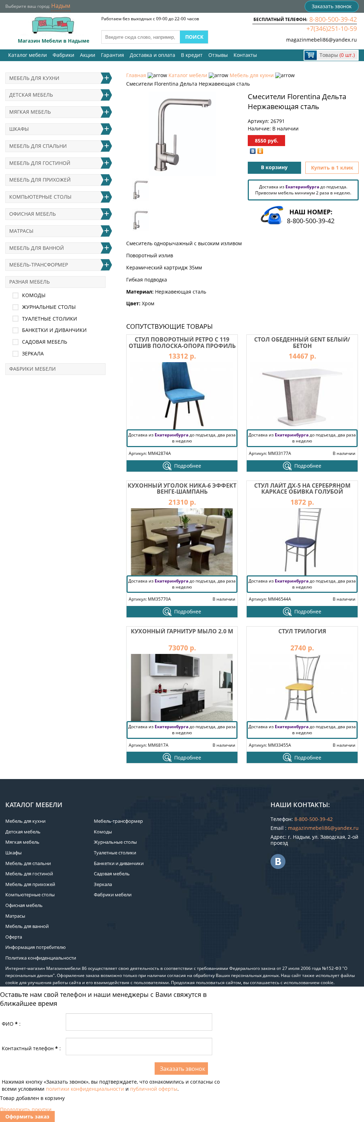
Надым (60, 6)
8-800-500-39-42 (333, 19)
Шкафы (19, 128)
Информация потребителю (35, 947)
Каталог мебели (27, 55)
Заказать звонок (332, 6)
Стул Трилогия (302, 631)
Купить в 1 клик (332, 167)
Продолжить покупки (26, 1109)
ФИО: (11, 1023)
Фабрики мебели (32, 368)
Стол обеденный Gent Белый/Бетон (302, 342)
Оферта (13, 937)
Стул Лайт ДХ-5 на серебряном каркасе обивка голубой (302, 489)
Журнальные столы (49, 307)
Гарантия (112, 55)
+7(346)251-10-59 (331, 28)
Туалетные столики (49, 318)
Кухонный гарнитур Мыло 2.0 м (182, 631)
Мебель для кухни (252, 75)
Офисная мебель (32, 213)
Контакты (245, 55)
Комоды (34, 295)
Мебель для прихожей (40, 179)
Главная (136, 75)
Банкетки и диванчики (54, 330)
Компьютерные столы (40, 196)
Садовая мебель (44, 341)
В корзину (274, 167)
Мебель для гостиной (39, 163)
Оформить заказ (27, 1116)
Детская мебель (31, 94)
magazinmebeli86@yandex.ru (321, 39)
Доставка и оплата (152, 55)
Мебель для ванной (36, 248)
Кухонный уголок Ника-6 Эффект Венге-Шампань (182, 489)
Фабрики (63, 55)
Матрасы (21, 230)
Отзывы (218, 55)
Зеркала (33, 353)
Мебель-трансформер (38, 264)
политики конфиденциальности (85, 1088)
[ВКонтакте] (253, 151)
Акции (87, 55)
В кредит (192, 55)
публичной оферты (153, 1088)
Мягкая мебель (30, 111)
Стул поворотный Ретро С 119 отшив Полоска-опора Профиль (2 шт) (182, 345)
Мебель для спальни (38, 146)
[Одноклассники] (260, 151)
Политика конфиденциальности (40, 958)
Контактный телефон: (31, 1048)
